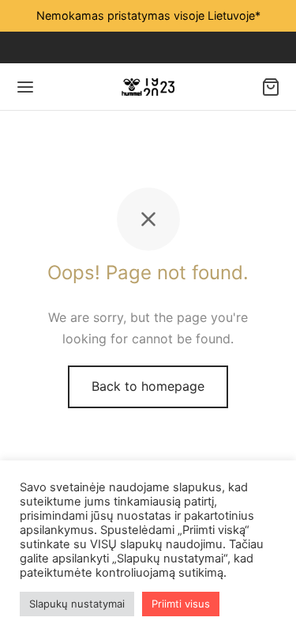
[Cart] (270, 87)
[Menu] (25, 87)
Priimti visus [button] (181, 603)
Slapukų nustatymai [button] (77, 603)
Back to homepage (148, 386)
